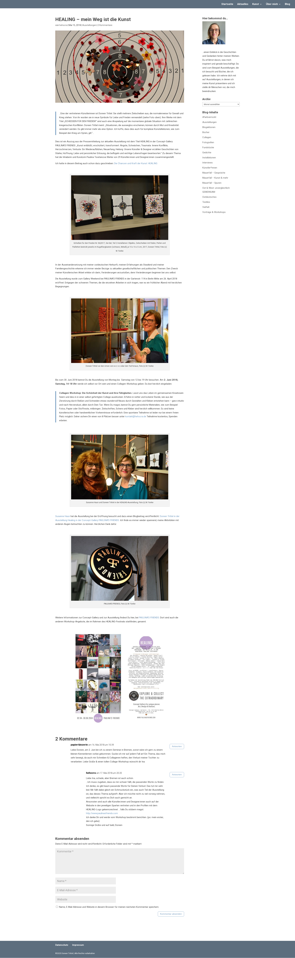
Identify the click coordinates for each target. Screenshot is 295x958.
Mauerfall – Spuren (211, 182)
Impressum (78, 945)
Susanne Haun (62, 516)
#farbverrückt (209, 117)
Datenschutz (61, 945)
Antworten (177, 746)
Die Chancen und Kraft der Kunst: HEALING (135, 163)
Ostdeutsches (209, 197)
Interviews (207, 162)
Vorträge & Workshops (214, 212)
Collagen (206, 137)
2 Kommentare (105, 25)
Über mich (272, 4)
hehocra (63, 25)
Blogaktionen (208, 127)
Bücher (205, 132)
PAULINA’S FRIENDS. (149, 617)
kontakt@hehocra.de (135, 416)
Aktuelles (242, 4)
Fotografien (208, 142)
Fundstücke (208, 147)
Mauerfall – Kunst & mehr (215, 177)
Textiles (206, 202)
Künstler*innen (209, 167)
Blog (287, 4)
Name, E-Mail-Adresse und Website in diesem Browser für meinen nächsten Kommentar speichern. (109, 907)
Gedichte (206, 152)
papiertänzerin (79, 744)
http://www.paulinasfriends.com (102, 813)
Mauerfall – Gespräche (213, 172)
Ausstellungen (89, 25)
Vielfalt (205, 207)
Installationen (209, 157)
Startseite (227, 4)
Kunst (255, 4)
